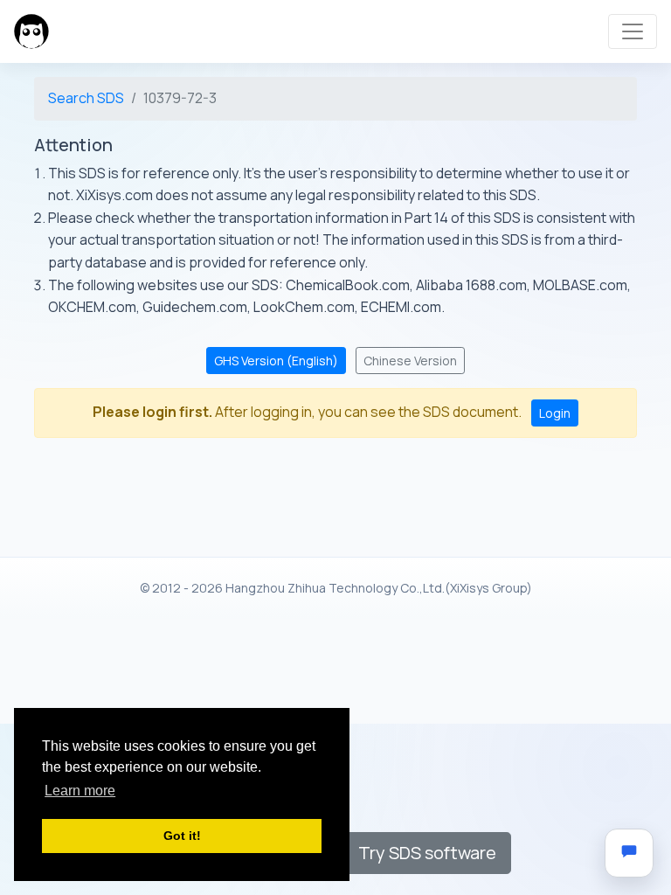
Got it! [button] (182, 836)
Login (555, 413)
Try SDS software (427, 852)
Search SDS (86, 98)
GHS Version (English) (276, 360)
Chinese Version (410, 360)
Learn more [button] (80, 790)
